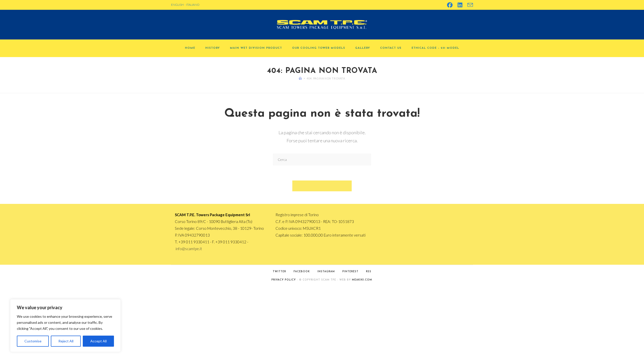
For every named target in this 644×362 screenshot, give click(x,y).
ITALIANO (192, 5)
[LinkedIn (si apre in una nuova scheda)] (460, 5)
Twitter (279, 271)
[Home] (300, 78)
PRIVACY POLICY (283, 280)
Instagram (326, 271)
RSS (368, 271)
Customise (33, 341)
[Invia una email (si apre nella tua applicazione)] (469, 5)
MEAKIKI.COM (362, 280)
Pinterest (350, 271)
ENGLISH (177, 5)
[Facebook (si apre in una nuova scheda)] (450, 5)
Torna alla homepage (322, 186)
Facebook (302, 271)
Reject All (65, 341)
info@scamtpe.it (189, 248)
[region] (65, 325)
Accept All (98, 341)
